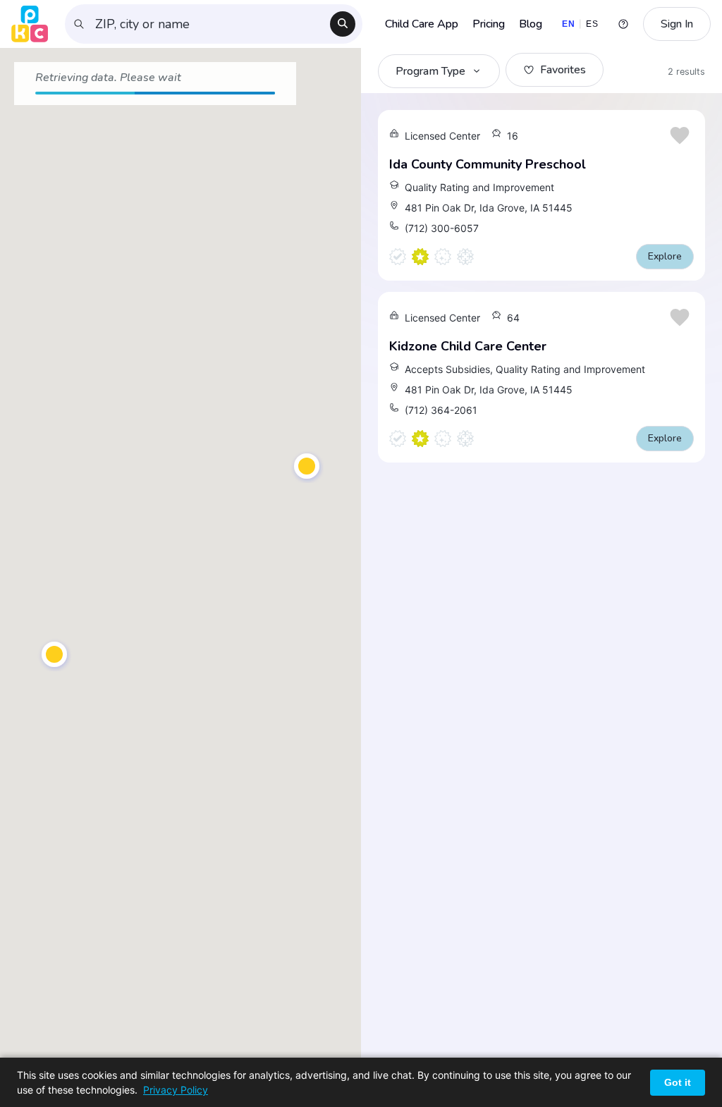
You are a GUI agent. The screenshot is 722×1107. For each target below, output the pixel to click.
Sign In (677, 24)
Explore (665, 256)
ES (592, 24)
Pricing (488, 24)
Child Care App (421, 24)
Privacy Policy (175, 1090)
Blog (530, 24)
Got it (677, 1082)
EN (568, 24)
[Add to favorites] (680, 135)
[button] (54, 654)
